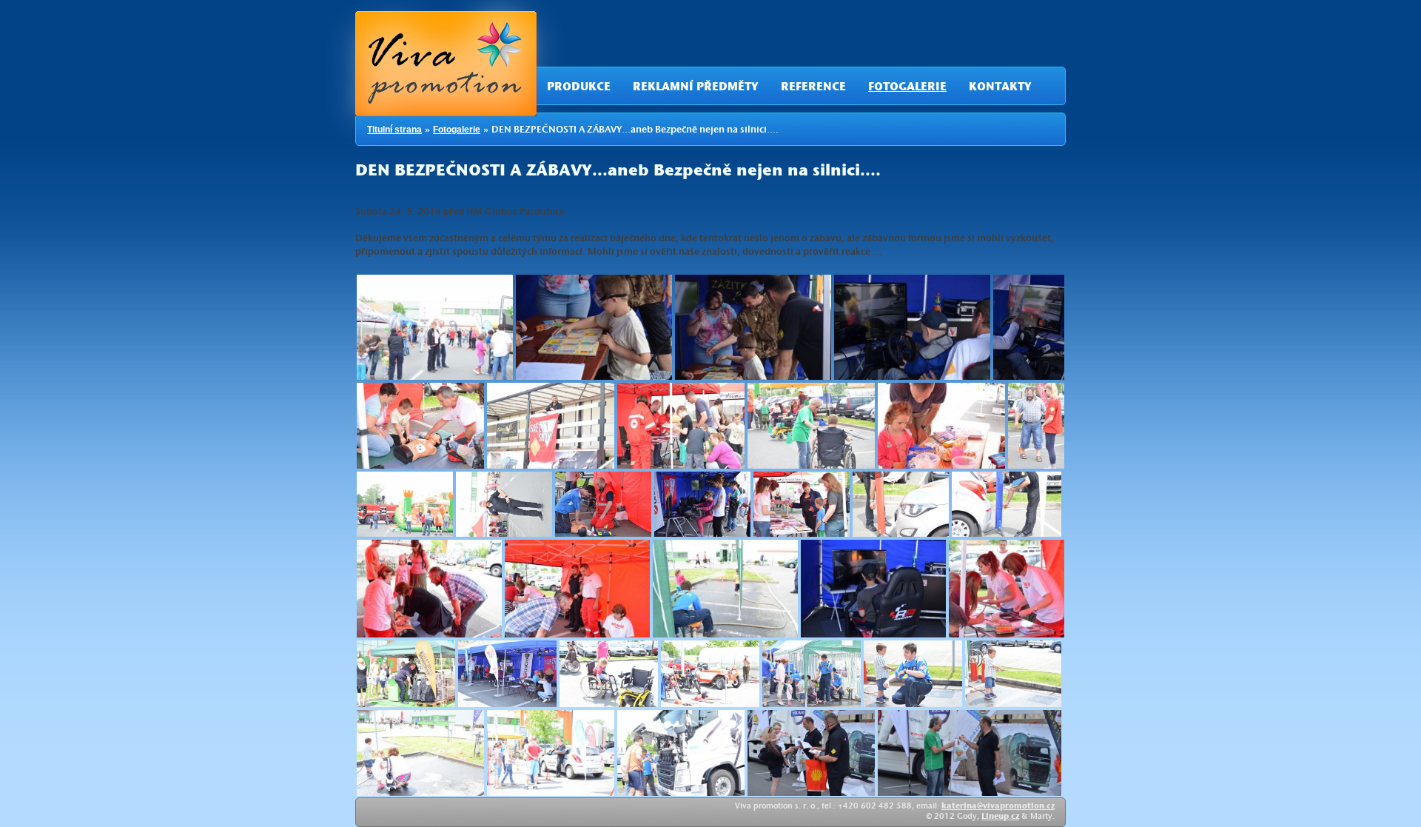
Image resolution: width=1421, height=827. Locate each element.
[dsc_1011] (507, 673)
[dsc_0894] (753, 327)
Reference (813, 88)
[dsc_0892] (594, 327)
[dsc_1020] (710, 673)
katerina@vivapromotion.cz (998, 807)
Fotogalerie (907, 88)
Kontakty (1000, 88)
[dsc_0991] (725, 588)
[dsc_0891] (435, 327)
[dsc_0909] (550, 426)
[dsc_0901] (1028, 327)
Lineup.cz (1000, 817)
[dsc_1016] (609, 673)
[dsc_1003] (1006, 588)
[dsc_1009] (406, 673)
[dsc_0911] (811, 426)
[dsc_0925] (504, 504)
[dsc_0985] (577, 588)
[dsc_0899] (912, 327)
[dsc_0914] (941, 426)
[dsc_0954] (801, 504)
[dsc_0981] (429, 588)
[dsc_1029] (1013, 673)
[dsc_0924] (405, 504)
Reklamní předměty (696, 88)
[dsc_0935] (603, 504)
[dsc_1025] (811, 673)
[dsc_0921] (1036, 426)
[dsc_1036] (550, 753)
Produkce (579, 88)
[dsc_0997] (873, 588)
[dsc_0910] (681, 426)
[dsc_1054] (969, 753)
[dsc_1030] (420, 753)
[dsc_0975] (1006, 504)
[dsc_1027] (913, 673)
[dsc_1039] (681, 753)
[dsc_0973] (901, 504)
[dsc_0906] (420, 426)
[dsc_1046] (811, 753)
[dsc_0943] (702, 504)
